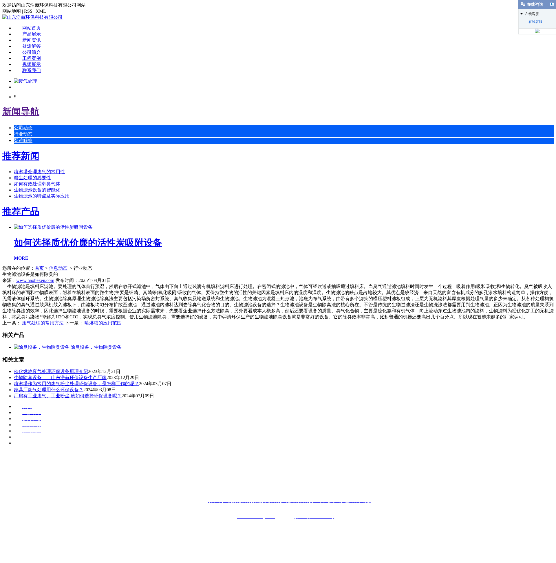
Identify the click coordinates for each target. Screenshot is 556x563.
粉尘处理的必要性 (32, 177)
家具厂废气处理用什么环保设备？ (48, 389)
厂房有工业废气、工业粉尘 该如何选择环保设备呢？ (68, 395)
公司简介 (31, 52)
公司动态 (23, 127)
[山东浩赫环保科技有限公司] (32, 17)
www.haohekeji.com (35, 280)
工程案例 (31, 58)
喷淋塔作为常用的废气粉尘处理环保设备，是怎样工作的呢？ (76, 383)
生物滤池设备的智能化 (37, 189)
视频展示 (31, 64)
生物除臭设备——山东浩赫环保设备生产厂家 (60, 377)
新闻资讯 (31, 40)
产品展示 (31, 34)
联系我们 (31, 70)
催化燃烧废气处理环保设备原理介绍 (51, 371)
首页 (39, 268)
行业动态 (23, 134)
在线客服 (535, 22)
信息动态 (58, 268)
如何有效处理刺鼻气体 (37, 183)
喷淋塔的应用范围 (102, 322)
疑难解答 (31, 46)
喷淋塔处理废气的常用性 (39, 171)
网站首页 (31, 27)
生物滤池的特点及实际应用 (42, 195)
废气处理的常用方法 (42, 322)
